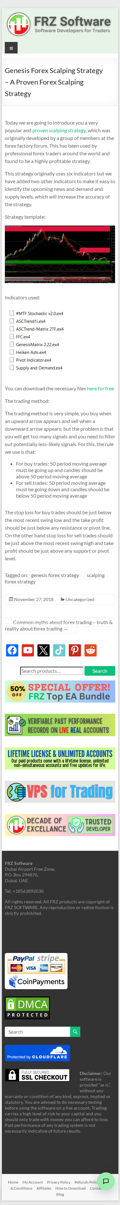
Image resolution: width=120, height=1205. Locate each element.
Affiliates (43, 1187)
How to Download (70, 1187)
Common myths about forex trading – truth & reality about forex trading (59, 625)
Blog (60, 1194)
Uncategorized (80, 599)
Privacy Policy (58, 1181)
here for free (100, 388)
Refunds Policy (87, 1181)
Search (99, 671)
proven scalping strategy (59, 130)
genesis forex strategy (55, 575)
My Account (32, 1181)
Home (13, 1181)
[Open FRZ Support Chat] (106, 1181)
